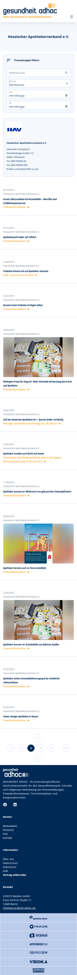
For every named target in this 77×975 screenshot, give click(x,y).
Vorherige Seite (38, 738)
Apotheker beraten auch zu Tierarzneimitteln (24, 568)
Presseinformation (14, 207)
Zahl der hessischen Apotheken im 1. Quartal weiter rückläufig (33, 419)
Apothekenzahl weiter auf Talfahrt (19, 237)
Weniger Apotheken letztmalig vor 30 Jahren (30, 423)
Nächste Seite (38, 758)
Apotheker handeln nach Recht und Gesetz (23, 453)
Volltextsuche (17, 72)
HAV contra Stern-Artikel (18, 275)
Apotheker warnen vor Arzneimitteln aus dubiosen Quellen (31, 644)
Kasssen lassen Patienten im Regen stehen (23, 305)
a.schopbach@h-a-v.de (26, 169)
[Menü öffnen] (71, 17)
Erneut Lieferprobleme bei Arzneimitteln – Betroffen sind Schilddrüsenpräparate (30, 201)
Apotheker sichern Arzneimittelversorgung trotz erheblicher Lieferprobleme (31, 680)
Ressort (12, 81)
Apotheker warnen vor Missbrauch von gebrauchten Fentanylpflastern (37, 491)
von (10, 92)
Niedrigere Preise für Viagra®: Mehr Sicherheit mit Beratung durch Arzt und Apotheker (37, 383)
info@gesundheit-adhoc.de (19, 908)
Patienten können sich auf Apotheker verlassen (25, 271)
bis (10, 103)
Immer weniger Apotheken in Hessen (20, 716)
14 (66, 748)
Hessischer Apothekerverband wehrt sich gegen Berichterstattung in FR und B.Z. (32, 459)
